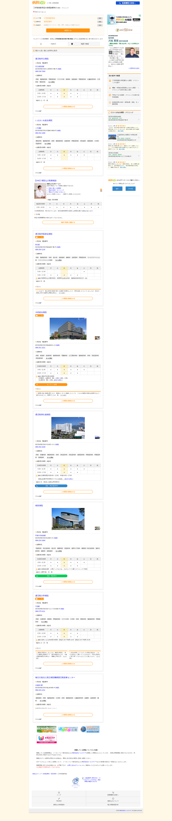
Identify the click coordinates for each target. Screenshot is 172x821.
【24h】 (45, 181)
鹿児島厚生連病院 (42, 414)
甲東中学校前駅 (40, 535)
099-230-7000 (40, 71)
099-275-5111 (40, 611)
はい (117, 188)
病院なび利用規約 (58, 804)
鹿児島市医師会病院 (43, 234)
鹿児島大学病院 (42, 596)
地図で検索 (85, 44)
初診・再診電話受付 (51, 486)
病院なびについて (113, 801)
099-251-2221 (40, 348)
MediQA (59, 801)
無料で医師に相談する (68, 222)
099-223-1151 (40, 690)
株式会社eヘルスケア (79, 753)
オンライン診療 (52, 384)
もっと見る (52, 82)
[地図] (59, 69)
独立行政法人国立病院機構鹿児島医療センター (55, 677)
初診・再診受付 (52, 576)
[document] (68, 84)
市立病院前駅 (39, 66)
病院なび (38, 2)
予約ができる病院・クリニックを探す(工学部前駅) (126, 96)
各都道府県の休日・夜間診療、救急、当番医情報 (124, 103)
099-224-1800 (40, 540)
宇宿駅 (37, 606)
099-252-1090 (40, 133)
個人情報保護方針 (113, 804)
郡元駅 (37, 244)
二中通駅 (38, 128)
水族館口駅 (39, 685)
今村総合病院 (41, 312)
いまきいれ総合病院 (43, 120)
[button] (110, 52)
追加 (100, 25)
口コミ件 (40, 237)
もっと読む (62, 293)
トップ (59, 795)
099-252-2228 (40, 447)
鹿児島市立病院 (42, 59)
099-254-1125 (40, 249)
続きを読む (58, 380)
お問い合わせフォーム (74, 765)
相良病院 (39, 505)
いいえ (130, 188)
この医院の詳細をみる (68, 106)
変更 (100, 18)
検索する (68, 30)
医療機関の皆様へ (129, 3)
